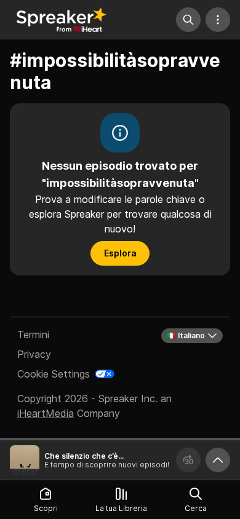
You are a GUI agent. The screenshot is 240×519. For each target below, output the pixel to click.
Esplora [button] (120, 253)
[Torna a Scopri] (61, 19)
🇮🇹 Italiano (186, 335)
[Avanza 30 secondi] (188, 460)
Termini (33, 334)
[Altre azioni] (218, 19)
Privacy (34, 354)
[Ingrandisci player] (218, 460)
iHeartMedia (45, 413)
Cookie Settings (53, 374)
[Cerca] (188, 19)
